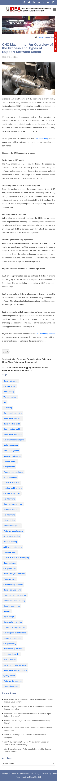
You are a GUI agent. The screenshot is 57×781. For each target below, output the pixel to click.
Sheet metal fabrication (12, 418)
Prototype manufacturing (13, 531)
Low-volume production (12, 638)
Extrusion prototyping (11, 456)
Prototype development (12, 681)
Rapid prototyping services (14, 574)
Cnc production (9, 568)
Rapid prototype (9, 563)
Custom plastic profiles (12, 622)
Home (40, 37)
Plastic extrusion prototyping (14, 595)
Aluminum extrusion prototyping (16, 558)
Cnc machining (9, 386)
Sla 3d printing (9, 499)
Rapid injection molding (12, 429)
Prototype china (9, 579)
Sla (4, 402)
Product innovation (10, 686)
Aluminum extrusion (11, 483)
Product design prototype (13, 649)
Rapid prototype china (12, 590)
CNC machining (41, 139)
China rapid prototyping (12, 413)
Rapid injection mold (11, 424)
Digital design (8, 617)
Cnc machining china (11, 493)
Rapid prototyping (10, 381)
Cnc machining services (13, 585)
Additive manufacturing (12, 547)
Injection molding (10, 461)
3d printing (7, 408)
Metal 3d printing (10, 542)
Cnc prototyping (9, 643)
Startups (6, 611)
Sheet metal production (12, 435)
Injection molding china (12, 488)
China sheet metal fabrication (15, 665)
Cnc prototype (9, 467)
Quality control (9, 676)
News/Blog (50, 37)
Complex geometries (11, 606)
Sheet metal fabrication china (15, 670)
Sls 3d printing (9, 515)
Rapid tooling (8, 392)
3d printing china (10, 477)
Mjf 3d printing (9, 520)
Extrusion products (11, 510)
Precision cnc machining (13, 472)
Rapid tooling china (11, 450)
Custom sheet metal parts (13, 440)
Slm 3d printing (9, 659)
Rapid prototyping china (12, 504)
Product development (11, 526)
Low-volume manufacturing (14, 601)
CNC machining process (45, 334)
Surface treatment (10, 445)
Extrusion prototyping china (14, 627)
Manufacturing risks (11, 654)
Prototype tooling (10, 552)
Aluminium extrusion (11, 536)
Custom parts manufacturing (14, 633)
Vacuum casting (9, 397)
